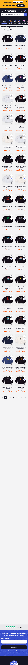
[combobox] (12, 14)
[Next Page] (25, 398)
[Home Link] (10, 11)
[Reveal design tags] (11, 42)
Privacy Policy (18, 650)
